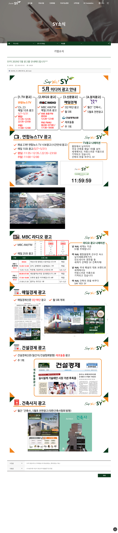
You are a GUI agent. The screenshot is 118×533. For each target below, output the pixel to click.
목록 (104, 475)
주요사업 (41, 3)
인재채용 (52, 3)
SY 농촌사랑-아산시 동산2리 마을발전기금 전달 (39, 468)
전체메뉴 (108, 3)
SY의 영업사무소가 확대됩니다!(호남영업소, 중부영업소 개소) (43, 463)
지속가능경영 (64, 3)
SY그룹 (30, 3)
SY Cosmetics (88, 3)
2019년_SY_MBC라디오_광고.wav (20, 71)
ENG (102, 3)
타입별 (63, 43)
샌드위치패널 (41, 43)
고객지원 (76, 3)
